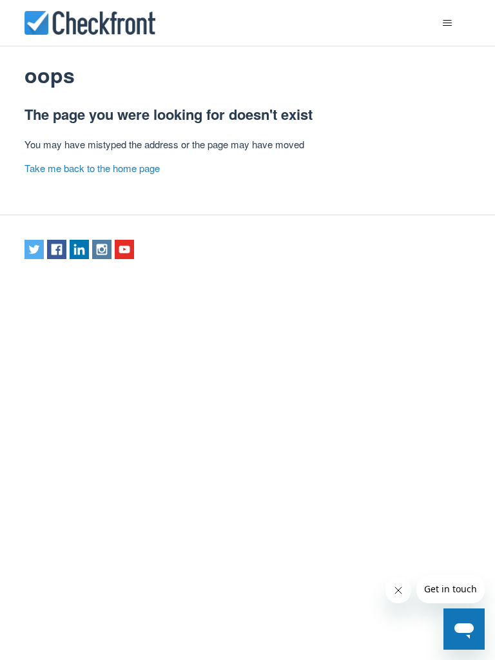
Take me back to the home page (92, 168)
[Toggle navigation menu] (448, 23)
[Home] (89, 23)
